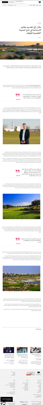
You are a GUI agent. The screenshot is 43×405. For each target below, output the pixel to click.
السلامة (15, 5)
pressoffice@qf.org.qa (38, 396)
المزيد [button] (31, 5)
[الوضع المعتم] (6, 5)
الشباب (37, 358)
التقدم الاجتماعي (38, 359)
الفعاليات (14, 374)
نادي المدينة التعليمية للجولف (35, 85)
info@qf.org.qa (22, 401)
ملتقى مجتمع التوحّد (12, 393)
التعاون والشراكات (11, 361)
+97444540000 (22, 402)
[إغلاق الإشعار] (1, 398)
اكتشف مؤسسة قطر (19, 1)
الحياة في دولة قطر (12, 391)
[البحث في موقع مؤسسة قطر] (2, 5)
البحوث (37, 5)
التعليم (40, 5)
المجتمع (34, 5)
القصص (14, 373)
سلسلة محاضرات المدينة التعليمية (10, 392)
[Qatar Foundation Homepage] (39, 2)
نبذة (14, 390)
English (5, 5)
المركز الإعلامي (13, 375)
